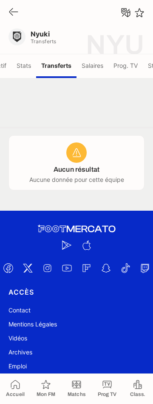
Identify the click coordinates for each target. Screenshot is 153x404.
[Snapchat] (105, 268)
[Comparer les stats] (126, 13)
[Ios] (86, 245)
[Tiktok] (125, 268)
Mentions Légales (32, 324)
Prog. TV (125, 65)
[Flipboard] (86, 268)
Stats (24, 65)
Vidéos (17, 338)
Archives (20, 352)
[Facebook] (8, 268)
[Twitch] (145, 268)
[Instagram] (47, 268)
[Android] (66, 245)
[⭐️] (139, 13)
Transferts (56, 65)
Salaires (92, 65)
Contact (19, 310)
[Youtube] (66, 268)
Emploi (17, 366)
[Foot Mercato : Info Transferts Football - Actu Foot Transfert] (76, 229)
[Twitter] (27, 268)
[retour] (13, 12)
